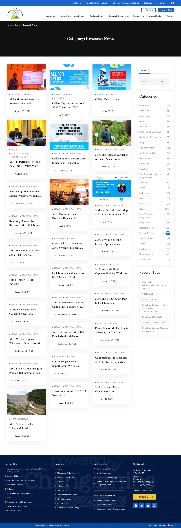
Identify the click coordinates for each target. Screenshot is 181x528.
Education (154, 163)
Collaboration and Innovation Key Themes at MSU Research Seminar (68, 277)
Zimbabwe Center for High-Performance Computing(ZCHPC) (154, 308)
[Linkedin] (154, 505)
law (154, 198)
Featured (154, 182)
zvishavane (154, 259)
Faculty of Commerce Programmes (154, 176)
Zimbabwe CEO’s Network (153, 317)
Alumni (154, 121)
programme (154, 222)
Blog (17, 25)
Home (9, 25)
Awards (154, 126)
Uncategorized (154, 254)
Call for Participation (107, 99)
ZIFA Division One (150, 299)
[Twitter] (141, 505)
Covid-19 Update (154, 153)
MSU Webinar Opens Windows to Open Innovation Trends (26, 343)
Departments (154, 158)
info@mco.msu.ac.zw (143, 490)
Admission (154, 110)
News (154, 209)
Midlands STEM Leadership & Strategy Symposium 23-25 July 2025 (111, 214)
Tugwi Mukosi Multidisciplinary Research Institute (154, 285)
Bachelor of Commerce (154, 132)
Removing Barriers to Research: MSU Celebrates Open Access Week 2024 (25, 225)
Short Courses (154, 238)
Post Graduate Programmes (154, 216)
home (154, 187)
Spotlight (154, 249)
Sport (154, 243)
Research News (154, 228)
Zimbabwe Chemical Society (154, 322)
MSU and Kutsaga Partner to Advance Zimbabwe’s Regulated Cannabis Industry (112, 159)
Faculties (154, 169)
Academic (154, 105)
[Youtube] (148, 505)
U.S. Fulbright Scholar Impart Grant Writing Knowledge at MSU (65, 366)
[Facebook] (135, 505)
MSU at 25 (154, 203)
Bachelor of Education (154, 137)
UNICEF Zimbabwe (150, 294)
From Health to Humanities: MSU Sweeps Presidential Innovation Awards (67, 248)
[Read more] (26, 66)
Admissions (154, 116)
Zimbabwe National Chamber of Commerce (155, 329)
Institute (154, 193)
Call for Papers (154, 147)
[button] (144, 497)
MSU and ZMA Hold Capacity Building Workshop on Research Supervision (111, 273)
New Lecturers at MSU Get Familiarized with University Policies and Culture (68, 336)
